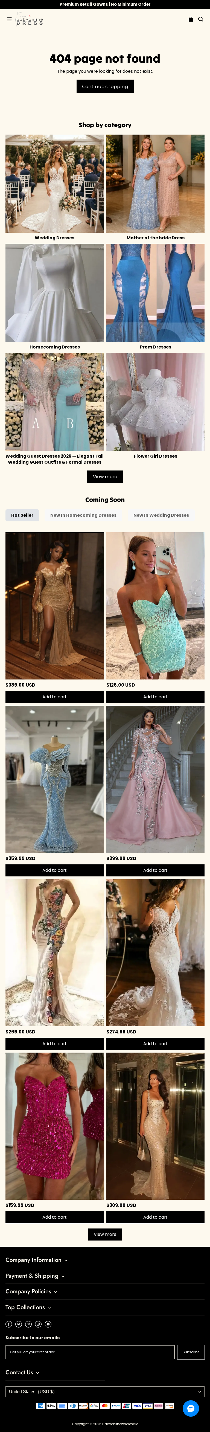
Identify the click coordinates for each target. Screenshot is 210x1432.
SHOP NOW (129, 4)
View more (105, 477)
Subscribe (191, 1352)
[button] (9, 19)
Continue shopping (105, 86)
